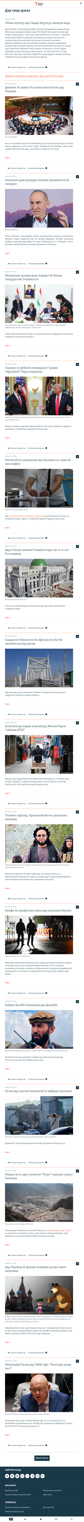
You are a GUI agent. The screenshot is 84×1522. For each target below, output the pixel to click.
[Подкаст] (42, 1476)
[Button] (16, 67)
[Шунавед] (25, 1519)
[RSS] (37, 1476)
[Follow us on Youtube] (17, 1476)
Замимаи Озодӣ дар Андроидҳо (17, 1507)
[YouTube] (41, 1519)
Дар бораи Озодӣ (11, 1490)
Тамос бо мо (47, 1495)
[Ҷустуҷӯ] (71, 1519)
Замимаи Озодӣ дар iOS (14, 1512)
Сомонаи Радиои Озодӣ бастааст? (18, 1495)
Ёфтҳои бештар (42, 1458)
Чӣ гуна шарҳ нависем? (52, 1490)
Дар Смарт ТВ (48, 1507)
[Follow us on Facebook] (12, 1476)
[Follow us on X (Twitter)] (27, 1476)
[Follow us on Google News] (7, 1476)
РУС (56, 1519)
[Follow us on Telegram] (32, 1476)
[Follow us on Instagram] (22, 1476)
